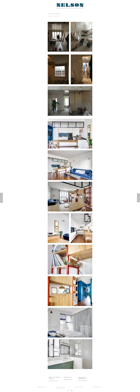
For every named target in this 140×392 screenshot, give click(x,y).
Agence (42, 387)
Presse (79, 387)
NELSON (70, 5)
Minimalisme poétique (68, 379)
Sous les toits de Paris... (83, 380)
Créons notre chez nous (53, 380)
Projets (60, 387)
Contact (97, 387)
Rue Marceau (68, 377)
